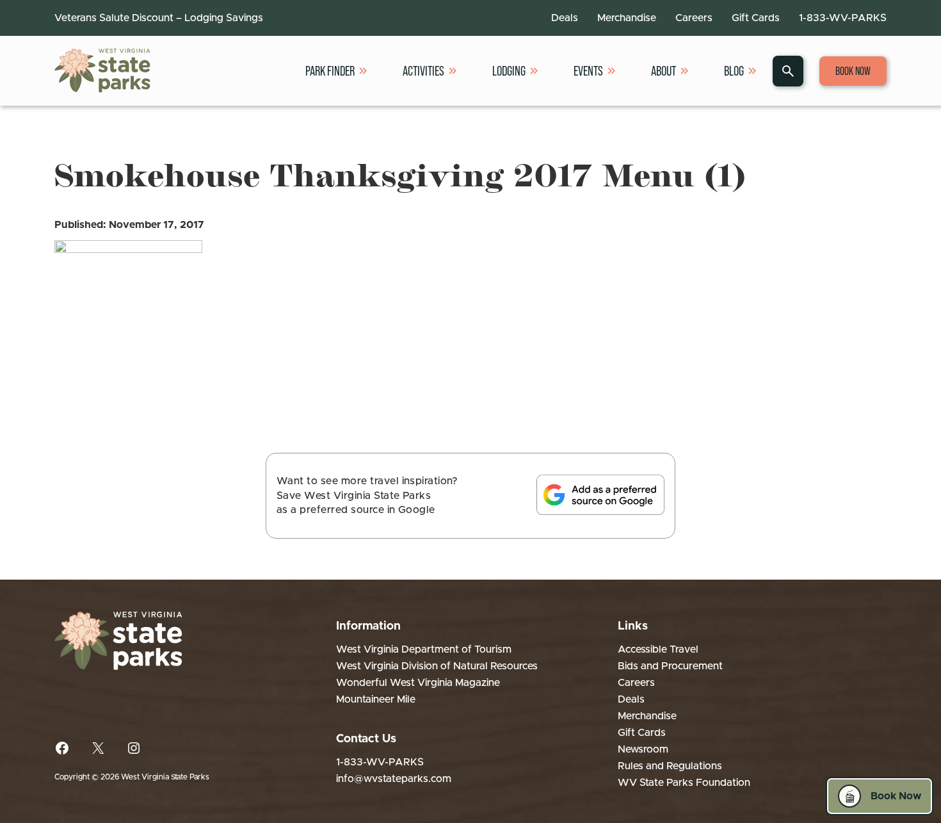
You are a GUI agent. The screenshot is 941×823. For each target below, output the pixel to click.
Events (588, 70)
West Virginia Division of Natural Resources (437, 666)
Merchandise (626, 18)
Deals (564, 18)
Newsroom (643, 749)
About (663, 70)
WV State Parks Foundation (684, 783)
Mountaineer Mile (375, 699)
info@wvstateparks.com (393, 779)
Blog (734, 70)
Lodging (509, 70)
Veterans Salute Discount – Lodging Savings (158, 18)
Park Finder (330, 70)
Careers (693, 18)
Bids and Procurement (670, 666)
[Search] (788, 71)
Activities (423, 70)
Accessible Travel (658, 649)
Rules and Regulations (670, 766)
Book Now (853, 71)
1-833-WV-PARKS (843, 18)
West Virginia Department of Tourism (423, 649)
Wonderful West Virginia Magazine (418, 683)
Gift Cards (756, 18)
